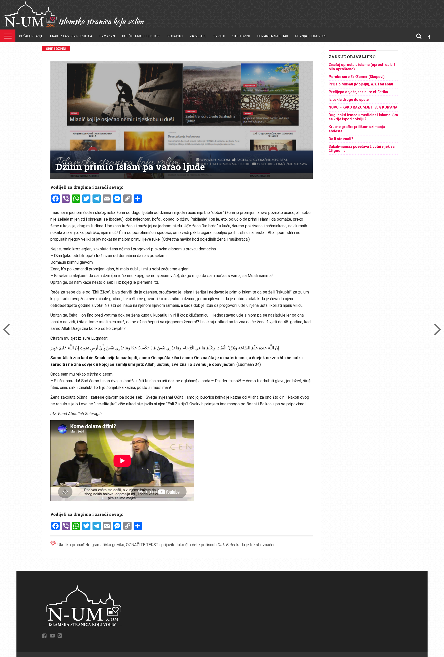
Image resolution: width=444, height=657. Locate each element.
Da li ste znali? (341, 139)
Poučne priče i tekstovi (141, 35)
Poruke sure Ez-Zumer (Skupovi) (357, 77)
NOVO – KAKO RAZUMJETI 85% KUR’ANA (363, 107)
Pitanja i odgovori (310, 35)
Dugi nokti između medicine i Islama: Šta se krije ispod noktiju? (363, 117)
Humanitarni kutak (272, 35)
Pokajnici (175, 35)
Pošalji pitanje (31, 35)
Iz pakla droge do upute (349, 99)
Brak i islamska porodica (71, 35)
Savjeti (219, 35)
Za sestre (198, 35)
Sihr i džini (241, 35)
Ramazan (107, 35)
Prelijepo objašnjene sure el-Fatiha (358, 92)
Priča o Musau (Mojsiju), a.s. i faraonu (361, 84)
